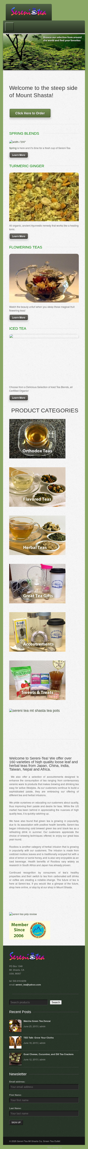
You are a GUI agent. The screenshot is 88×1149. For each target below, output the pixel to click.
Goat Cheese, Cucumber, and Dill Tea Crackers (48, 1054)
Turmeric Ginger (26, 166)
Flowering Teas (25, 247)
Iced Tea (17, 328)
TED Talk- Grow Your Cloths (39, 1037)
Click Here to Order (30, 113)
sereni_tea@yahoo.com (28, 984)
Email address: (17, 1081)
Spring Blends (24, 133)
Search (56, 1002)
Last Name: (15, 1108)
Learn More (18, 155)
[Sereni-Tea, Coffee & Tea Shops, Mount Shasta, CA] (29, 902)
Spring (13, 148)
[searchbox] (28, 1002)
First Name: (15, 1094)
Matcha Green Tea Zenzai (37, 1021)
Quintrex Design (71, 1147)
